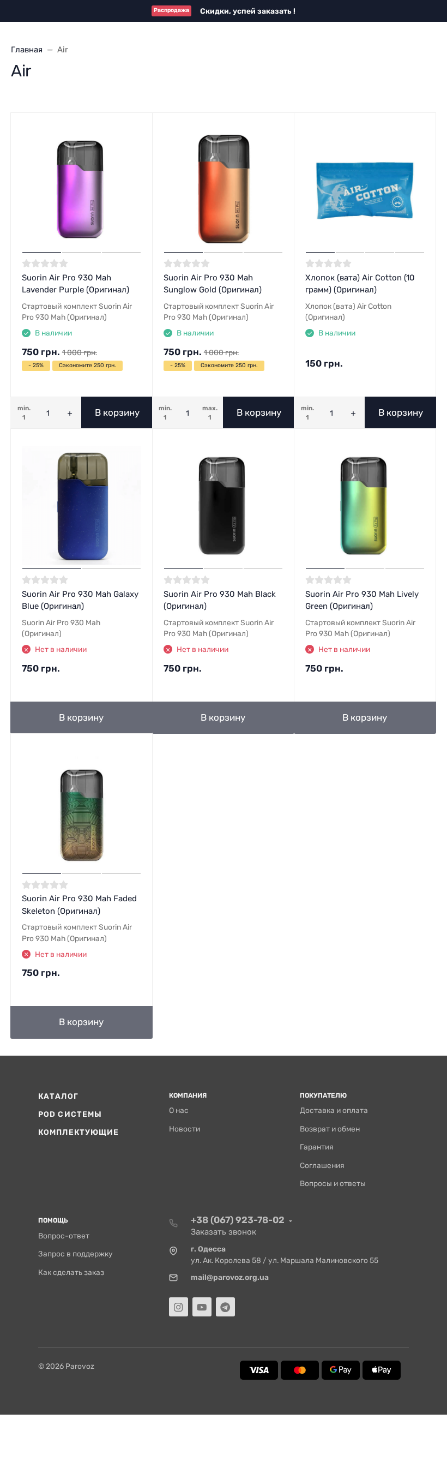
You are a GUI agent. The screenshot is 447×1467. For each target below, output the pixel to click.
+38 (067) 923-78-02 (238, 1219)
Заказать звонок (223, 1232)
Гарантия (317, 1146)
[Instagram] (178, 1306)
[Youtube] (202, 1306)
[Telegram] (225, 1306)
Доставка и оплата (334, 1110)
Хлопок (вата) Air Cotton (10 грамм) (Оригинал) (360, 284)
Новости (184, 1128)
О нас (179, 1110)
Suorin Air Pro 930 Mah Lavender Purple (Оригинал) (75, 284)
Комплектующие (78, 1132)
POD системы (70, 1114)
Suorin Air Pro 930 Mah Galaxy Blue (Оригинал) (80, 600)
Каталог (58, 1096)
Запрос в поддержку (75, 1253)
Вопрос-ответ (63, 1235)
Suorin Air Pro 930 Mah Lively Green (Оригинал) (362, 600)
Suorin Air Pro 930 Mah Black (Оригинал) (220, 600)
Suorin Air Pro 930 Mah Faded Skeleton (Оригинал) (79, 905)
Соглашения (322, 1165)
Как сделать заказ (71, 1272)
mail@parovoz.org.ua (230, 1277)
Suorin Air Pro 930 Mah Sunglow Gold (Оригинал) (213, 284)
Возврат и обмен (330, 1128)
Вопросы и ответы (333, 1183)
